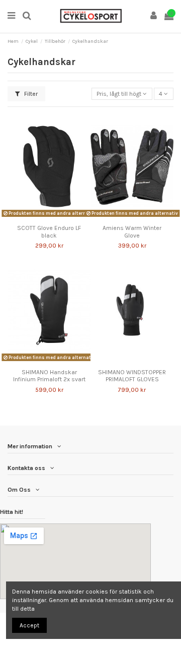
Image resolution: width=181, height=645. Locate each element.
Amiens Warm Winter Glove (132, 231)
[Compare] (43, 217)
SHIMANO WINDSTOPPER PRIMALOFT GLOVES (132, 376)
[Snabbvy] (55, 217)
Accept (29, 625)
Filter (30, 93)
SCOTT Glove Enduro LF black (49, 231)
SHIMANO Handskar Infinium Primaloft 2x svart (49, 376)
